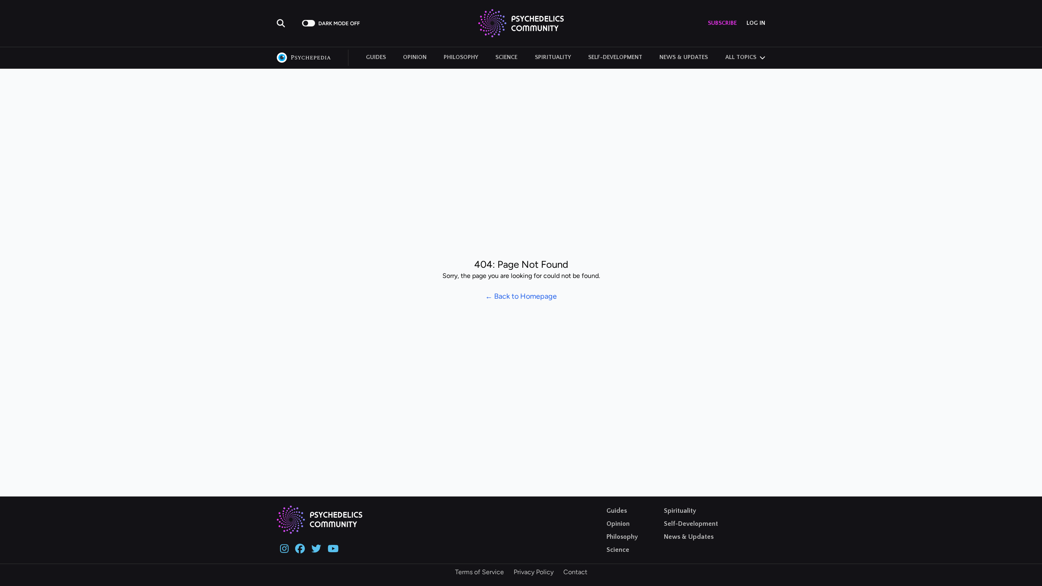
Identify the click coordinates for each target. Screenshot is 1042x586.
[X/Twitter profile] (316, 547)
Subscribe (722, 23)
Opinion (415, 57)
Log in (755, 23)
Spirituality (553, 57)
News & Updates (683, 57)
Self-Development (615, 57)
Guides (376, 57)
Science (506, 57)
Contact (575, 572)
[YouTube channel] (333, 547)
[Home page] (521, 23)
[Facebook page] (300, 547)
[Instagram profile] (284, 547)
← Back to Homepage (521, 296)
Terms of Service (479, 572)
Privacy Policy (534, 572)
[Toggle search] (287, 23)
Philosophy (461, 57)
